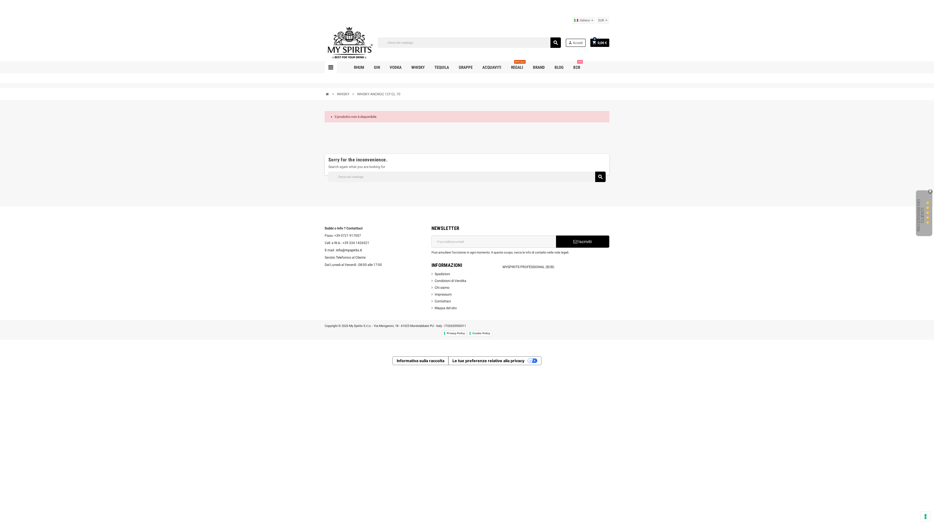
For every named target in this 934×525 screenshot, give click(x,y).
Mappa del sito (446, 308)
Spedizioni (442, 274)
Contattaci (443, 301)
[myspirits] (349, 42)
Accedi (575, 43)
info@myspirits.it (349, 250)
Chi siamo (442, 287)
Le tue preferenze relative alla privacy (488, 360)
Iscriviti (584, 241)
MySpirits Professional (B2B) (528, 267)
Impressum (443, 294)
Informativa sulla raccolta (420, 360)
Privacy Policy (456, 333)
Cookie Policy (481, 333)
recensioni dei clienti (920, 215)
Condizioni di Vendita (450, 281)
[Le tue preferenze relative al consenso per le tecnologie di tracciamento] (925, 516)
